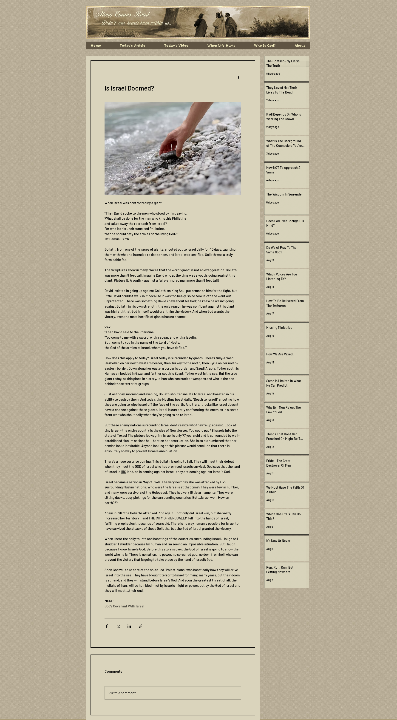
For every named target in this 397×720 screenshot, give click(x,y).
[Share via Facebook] (107, 626)
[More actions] (238, 77)
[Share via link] (140, 626)
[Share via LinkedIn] (129, 626)
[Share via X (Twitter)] (118, 626)
